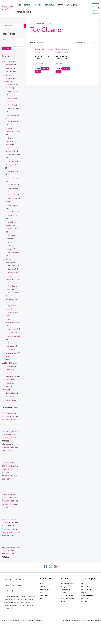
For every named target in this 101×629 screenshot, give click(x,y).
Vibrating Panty (13, 108)
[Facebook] (45, 566)
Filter (6, 48)
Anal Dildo (9, 64)
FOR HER (27, 5)
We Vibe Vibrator (14, 252)
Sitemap (63, 601)
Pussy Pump (12, 161)
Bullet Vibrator (13, 171)
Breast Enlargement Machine (10, 141)
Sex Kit (10, 242)
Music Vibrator (13, 212)
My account (44, 590)
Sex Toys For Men (12, 299)
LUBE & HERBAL (72, 5)
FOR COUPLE (49, 5)
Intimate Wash (13, 272)
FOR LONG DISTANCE (24, 12)
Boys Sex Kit (12, 265)
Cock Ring (11, 269)
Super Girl (11, 349)
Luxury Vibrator (13, 205)
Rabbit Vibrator (13, 215)
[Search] (25, 26)
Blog (41, 598)
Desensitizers (10, 366)
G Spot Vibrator (13, 188)
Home (19, 5)
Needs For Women (12, 115)
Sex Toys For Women (13, 165)
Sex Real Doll (12, 332)
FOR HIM (38, 5)
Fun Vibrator (12, 184)
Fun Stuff (9, 396)
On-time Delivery (67, 595)
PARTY (60, 5)
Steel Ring (11, 105)
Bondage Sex (10, 393)
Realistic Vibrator (14, 229)
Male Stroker (12, 329)
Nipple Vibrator (13, 91)
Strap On (9, 68)
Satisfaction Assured (68, 598)
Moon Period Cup (14, 154)
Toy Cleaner (10, 72)
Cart (41, 592)
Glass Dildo (12, 195)
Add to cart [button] (42, 70)
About (42, 587)
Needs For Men (11, 262)
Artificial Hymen (13, 121)
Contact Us (44, 595)
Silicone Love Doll (14, 336)
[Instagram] (56, 566)
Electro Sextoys (13, 178)
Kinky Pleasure (11, 400)
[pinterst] (50, 566)
